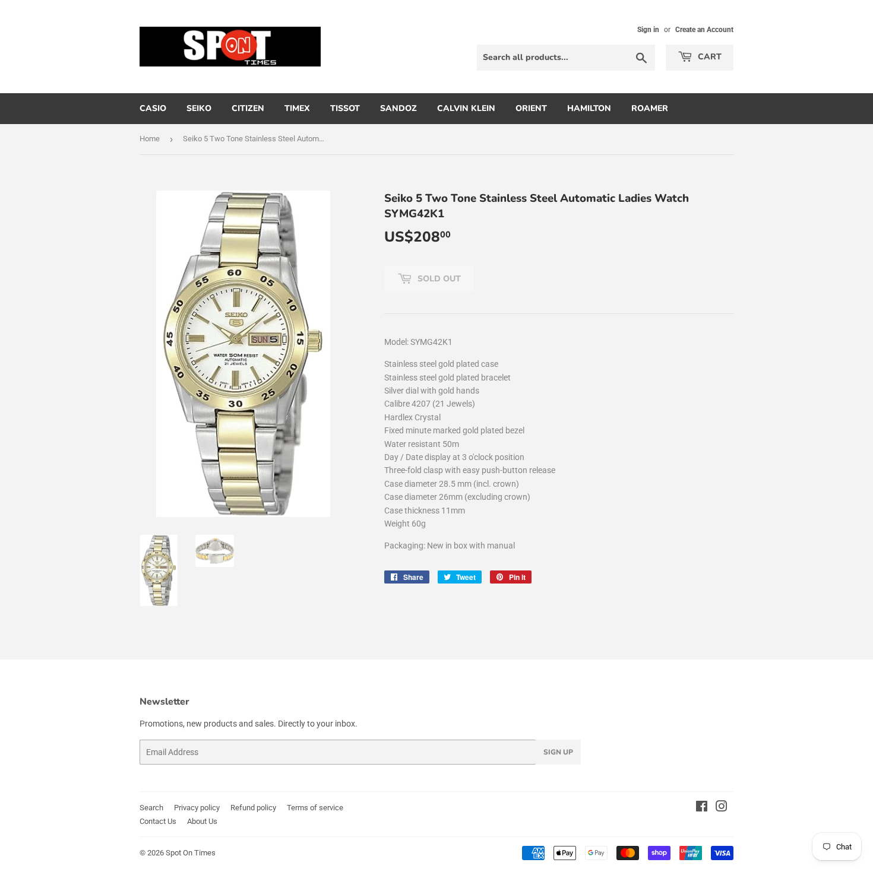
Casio (153, 108)
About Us (202, 821)
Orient (531, 108)
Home (150, 138)
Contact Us (158, 821)
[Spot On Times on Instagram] (722, 808)
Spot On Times (191, 852)
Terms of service (315, 807)
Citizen (248, 108)
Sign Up (558, 752)
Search (151, 807)
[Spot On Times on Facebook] (701, 808)
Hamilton (589, 108)
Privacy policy (197, 807)
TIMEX (297, 108)
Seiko (198, 108)
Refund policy (253, 807)
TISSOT (345, 108)
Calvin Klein (466, 108)
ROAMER (649, 108)
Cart (708, 56)
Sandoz (398, 108)
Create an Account (704, 30)
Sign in (648, 30)
